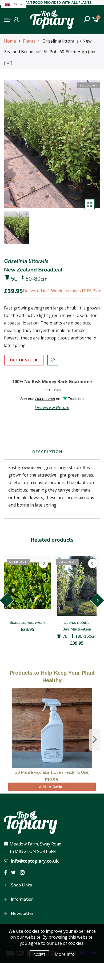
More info (65, 954)
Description (47, 451)
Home (10, 41)
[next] (94, 740)
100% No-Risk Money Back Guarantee (52, 381)
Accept (39, 954)
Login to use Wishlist (52, 360)
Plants (29, 41)
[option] (52, 144)
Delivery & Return (52, 408)
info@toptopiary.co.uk (35, 861)
